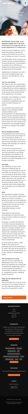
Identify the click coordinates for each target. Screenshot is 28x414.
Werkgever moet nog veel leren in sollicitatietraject (14, 327)
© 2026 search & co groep (12, 399)
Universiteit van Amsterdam (14, 353)
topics (19, 399)
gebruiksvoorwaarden (12, 403)
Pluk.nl (22, 356)
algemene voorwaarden (11, 402)
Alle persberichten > (14, 338)
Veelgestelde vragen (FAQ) (14, 313)
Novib (16, 359)
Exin (21, 359)
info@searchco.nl (14, 387)
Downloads (14, 314)
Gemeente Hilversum (10, 348)
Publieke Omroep (9, 359)
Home (14, 309)
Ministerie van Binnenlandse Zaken (11, 356)
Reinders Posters (11, 351)
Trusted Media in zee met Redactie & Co (14, 331)
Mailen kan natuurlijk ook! (14, 375)
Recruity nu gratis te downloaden (14, 335)
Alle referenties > (14, 361)
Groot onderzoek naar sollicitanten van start (14, 329)
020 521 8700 (10, 371)
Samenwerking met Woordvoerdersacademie (14, 333)
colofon (19, 403)
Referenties (14, 316)
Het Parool (19, 348)
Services (14, 311)
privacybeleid (19, 402)
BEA (18, 351)
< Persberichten (7, 297)
